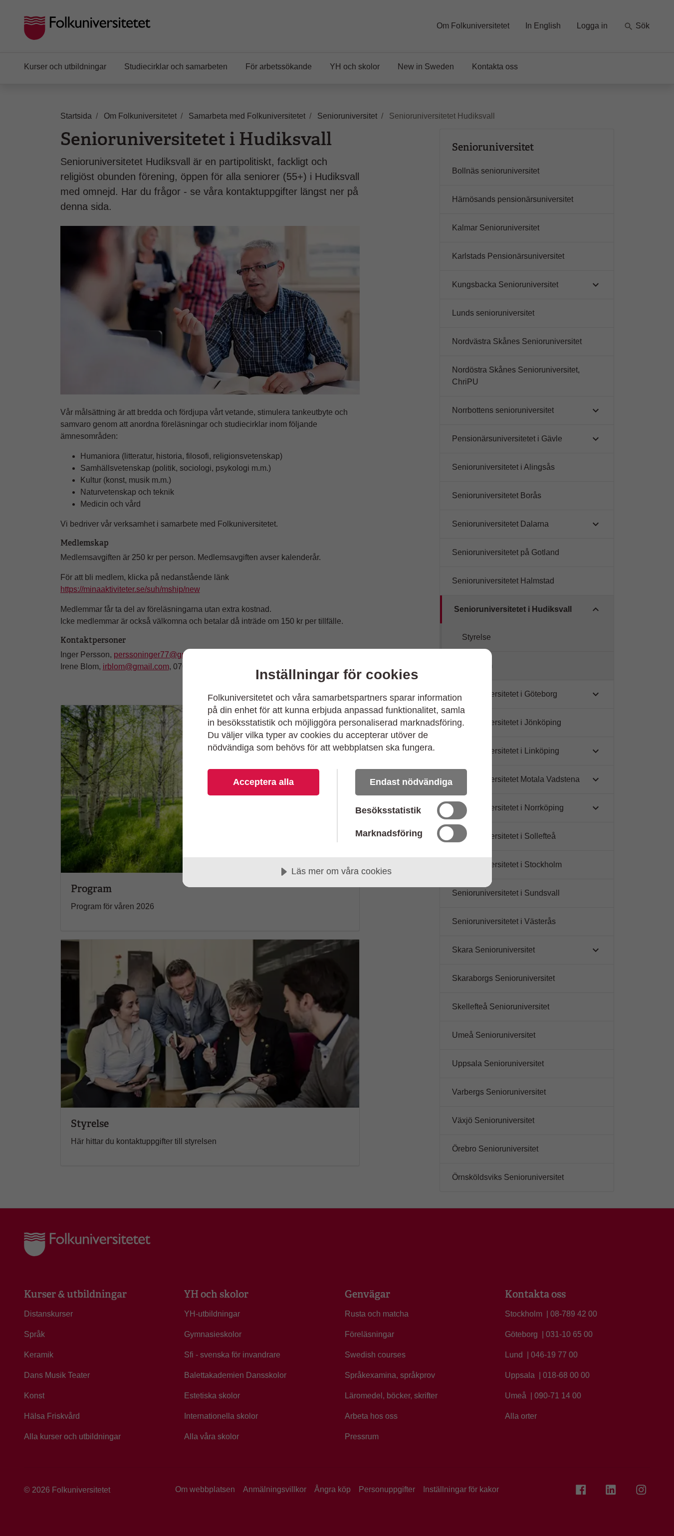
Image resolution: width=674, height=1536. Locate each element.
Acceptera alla (263, 782)
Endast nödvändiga (411, 782)
